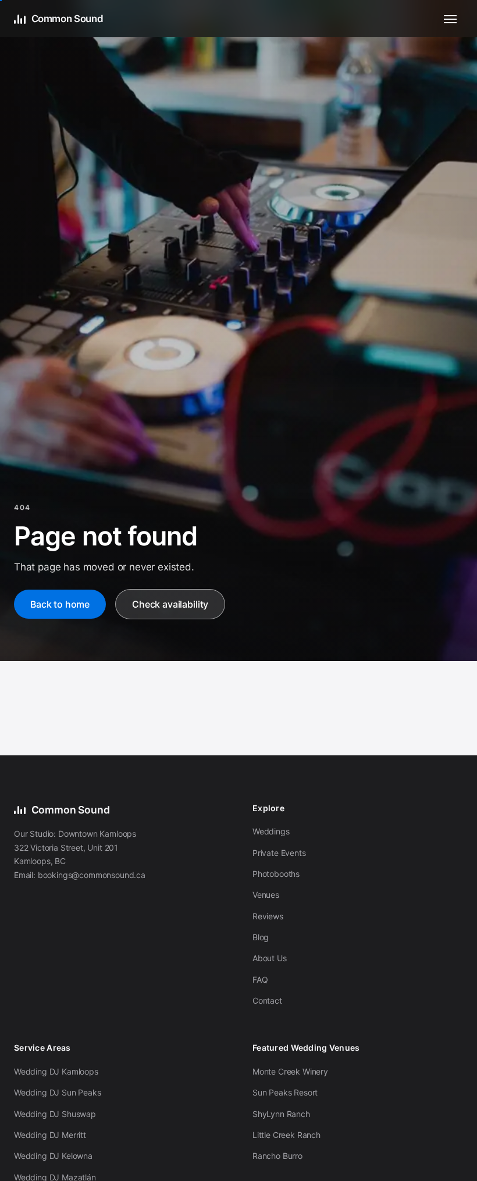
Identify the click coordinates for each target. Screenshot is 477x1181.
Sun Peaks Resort (285, 1092)
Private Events (279, 853)
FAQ (260, 979)
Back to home (60, 604)
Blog (260, 937)
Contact (267, 1000)
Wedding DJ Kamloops (56, 1071)
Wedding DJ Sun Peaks (57, 1092)
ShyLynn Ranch (281, 1114)
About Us (269, 958)
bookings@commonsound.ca (91, 875)
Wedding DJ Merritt (50, 1135)
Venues (265, 895)
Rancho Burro (277, 1156)
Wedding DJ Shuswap (55, 1114)
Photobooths (276, 874)
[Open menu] (450, 18)
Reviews (267, 916)
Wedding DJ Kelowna (53, 1156)
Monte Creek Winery (290, 1071)
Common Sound (67, 18)
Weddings (271, 831)
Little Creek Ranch (286, 1135)
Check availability (170, 604)
